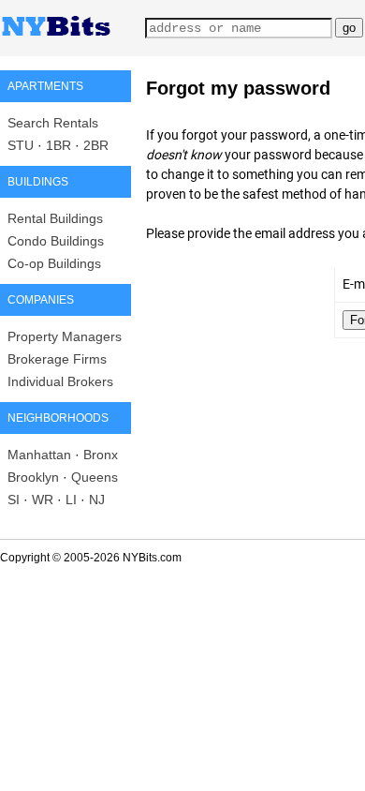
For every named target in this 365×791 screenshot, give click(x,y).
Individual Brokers (60, 381)
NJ (97, 499)
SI (13, 499)
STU (20, 145)
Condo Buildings (55, 240)
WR (42, 499)
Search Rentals (52, 122)
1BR (58, 145)
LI (71, 499)
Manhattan (39, 454)
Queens (94, 477)
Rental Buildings (55, 218)
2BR (96, 145)
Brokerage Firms (57, 358)
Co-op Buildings (54, 263)
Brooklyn (33, 477)
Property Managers (64, 336)
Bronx (100, 454)
